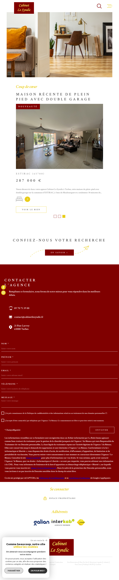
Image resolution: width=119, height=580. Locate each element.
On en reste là (37, 540)
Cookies (98, 564)
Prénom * (7, 357)
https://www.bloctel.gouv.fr (43, 467)
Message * (8, 397)
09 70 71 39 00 (21, 308)
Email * (6, 371)
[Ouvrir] (99, 6)
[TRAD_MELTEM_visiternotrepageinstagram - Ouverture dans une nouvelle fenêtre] (3, 292)
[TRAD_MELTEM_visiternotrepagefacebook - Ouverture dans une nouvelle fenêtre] (3, 287)
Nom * (5, 344)
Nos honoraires (72, 562)
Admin (105, 562)
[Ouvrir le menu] (109, 6)
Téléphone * (9, 384)
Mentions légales (96, 562)
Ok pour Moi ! (38, 570)
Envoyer (102, 430)
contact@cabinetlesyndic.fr (28, 317)
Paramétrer (14, 570)
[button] (55, 216)
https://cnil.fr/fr (33, 457)
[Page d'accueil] (24, 8)
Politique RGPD (88, 564)
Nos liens (78, 564)
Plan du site (84, 562)
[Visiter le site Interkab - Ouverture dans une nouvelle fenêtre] (41, 522)
